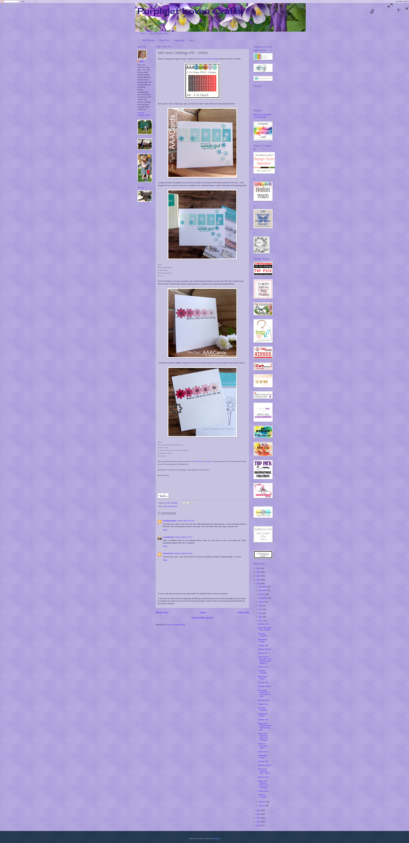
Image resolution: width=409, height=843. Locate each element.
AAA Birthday (148, 40)
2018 (258, 583)
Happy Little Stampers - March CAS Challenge (263, 784)
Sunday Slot (262, 653)
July (260, 606)
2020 (258, 576)
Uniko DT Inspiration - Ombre (263, 746)
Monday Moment (264, 649)
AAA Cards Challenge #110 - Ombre (264, 771)
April (261, 617)
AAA (165, 506)
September (263, 598)
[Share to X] (188, 503)
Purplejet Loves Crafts (190, 11)
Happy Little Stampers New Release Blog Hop (264, 726)
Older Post (243, 612)
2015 (258, 818)
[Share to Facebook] (190, 503)
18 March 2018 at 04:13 (183, 553)
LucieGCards (168, 537)
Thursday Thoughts (262, 635)
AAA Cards (199, 461)
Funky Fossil (164, 40)
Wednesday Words (262, 641)
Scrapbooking (179, 40)
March (261, 621)
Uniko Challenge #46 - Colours (264, 629)
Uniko (191, 40)
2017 (258, 810)
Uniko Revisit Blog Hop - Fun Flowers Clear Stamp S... (264, 660)
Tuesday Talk (263, 646)
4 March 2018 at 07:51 (185, 521)
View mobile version (202, 617)
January (262, 806)
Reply (165, 530)
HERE (209, 461)
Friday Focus (263, 667)
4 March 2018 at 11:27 (183, 537)
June (261, 609)
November (263, 590)
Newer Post (162, 612)
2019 (258, 580)
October (262, 594)
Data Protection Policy (159, 33)
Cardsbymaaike (169, 521)
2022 (258, 568)
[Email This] (184, 503)
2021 (258, 572)
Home (142, 33)
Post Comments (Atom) (176, 625)
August (262, 602)
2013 (258, 826)
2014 (258, 822)
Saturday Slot (263, 624)
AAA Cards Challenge (210, 59)
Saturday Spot (263, 700)
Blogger (217, 839)
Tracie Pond (168, 553)
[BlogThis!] (186, 503)
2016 (258, 814)
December (263, 587)
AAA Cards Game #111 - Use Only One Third (264, 693)
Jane (141, 62)
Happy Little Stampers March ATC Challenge (263, 737)
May (260, 613)
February (262, 802)
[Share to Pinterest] (192, 503)
